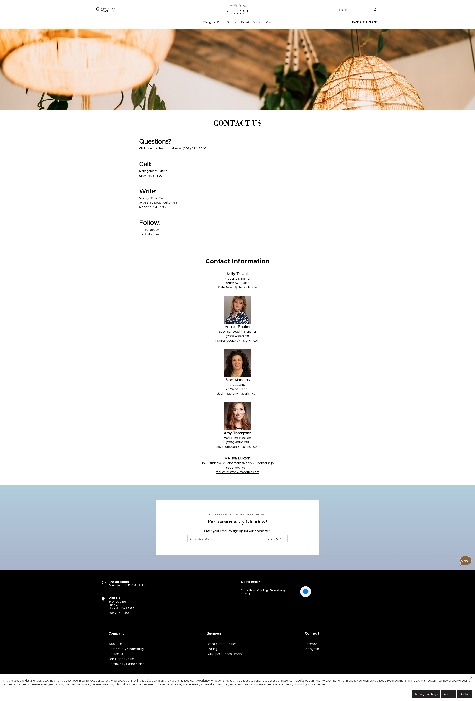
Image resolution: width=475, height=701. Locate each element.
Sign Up (274, 538)
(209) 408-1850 (151, 175)
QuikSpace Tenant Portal (225, 654)
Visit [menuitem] (269, 22)
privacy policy (94, 680)
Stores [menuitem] (231, 22)
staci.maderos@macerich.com (237, 393)
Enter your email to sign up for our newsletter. (237, 531)
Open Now (107, 8)
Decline (464, 694)
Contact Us (116, 654)
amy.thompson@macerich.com (238, 446)
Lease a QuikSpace (364, 22)
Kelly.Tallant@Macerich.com (237, 287)
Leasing (212, 649)
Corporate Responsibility (126, 649)
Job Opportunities (122, 659)
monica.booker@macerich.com (237, 340)
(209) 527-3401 (119, 613)
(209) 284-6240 (195, 148)
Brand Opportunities (221, 644)
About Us (115, 644)
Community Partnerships (126, 664)
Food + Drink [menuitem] (250, 22)
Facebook (152, 229)
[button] (470, 678)
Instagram (152, 234)
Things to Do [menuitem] (212, 22)
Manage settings (426, 694)
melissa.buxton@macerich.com (237, 472)
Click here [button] (146, 148)
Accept (448, 694)
